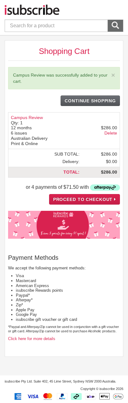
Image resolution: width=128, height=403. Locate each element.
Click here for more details (31, 338)
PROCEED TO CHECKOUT (83, 199)
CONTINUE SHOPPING (90, 100)
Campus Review (27, 117)
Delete (110, 133)
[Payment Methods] (67, 396)
